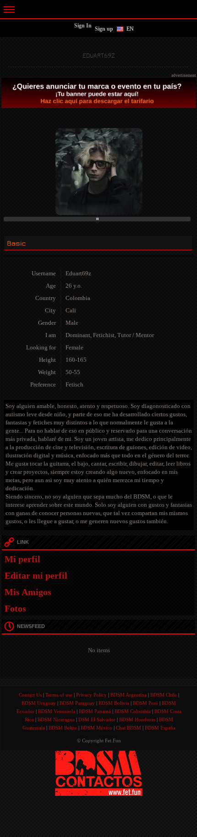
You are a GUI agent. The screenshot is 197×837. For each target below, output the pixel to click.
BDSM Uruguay (39, 703)
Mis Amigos (28, 592)
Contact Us (30, 695)
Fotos (15, 608)
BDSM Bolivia (113, 703)
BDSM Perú (145, 703)
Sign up (104, 29)
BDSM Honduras (137, 719)
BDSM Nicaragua (56, 719)
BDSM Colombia (133, 711)
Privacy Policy (91, 695)
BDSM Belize (63, 727)
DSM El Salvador (96, 719)
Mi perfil (22, 559)
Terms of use (58, 695)
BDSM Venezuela (56, 711)
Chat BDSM (128, 727)
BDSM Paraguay (77, 703)
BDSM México (96, 727)
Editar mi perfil (36, 575)
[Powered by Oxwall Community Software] (98, 772)
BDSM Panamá (95, 711)
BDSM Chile (163, 695)
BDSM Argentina (128, 695)
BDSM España (160, 727)
